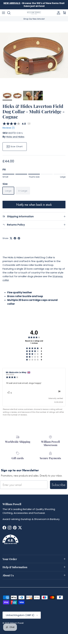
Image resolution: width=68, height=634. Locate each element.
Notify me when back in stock (34, 204)
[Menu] (3, 12)
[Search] (10, 12)
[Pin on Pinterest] (19, 238)
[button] (34, 541)
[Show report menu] (59, 392)
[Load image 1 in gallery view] (34, 55)
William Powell (17, 623)
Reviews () (9, 127)
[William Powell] (34, 13)
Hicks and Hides (15, 136)
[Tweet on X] (11, 238)
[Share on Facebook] (15, 238)
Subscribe (58, 484)
